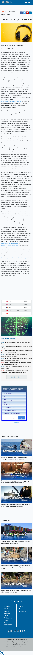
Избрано (7, 613)
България (7, 606)
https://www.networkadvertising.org (11, 101)
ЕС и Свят (7, 609)
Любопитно (8, 618)
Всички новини (16, 377)
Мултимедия (8, 624)
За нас (21, 606)
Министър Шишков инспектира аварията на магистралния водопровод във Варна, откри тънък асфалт (16, 567)
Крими (6, 620)
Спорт (6, 615)
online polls (16, 422)
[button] (3, 32)
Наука (6, 622)
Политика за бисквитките (23, 610)
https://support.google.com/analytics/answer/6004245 (16, 258)
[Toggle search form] (29, 2)
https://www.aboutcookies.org (9, 243)
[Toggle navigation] (25, 2)
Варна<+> (7, 611)
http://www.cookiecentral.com (9, 245)
